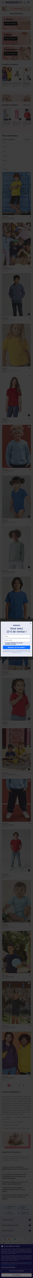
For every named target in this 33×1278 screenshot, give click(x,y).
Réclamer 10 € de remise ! (16, 647)
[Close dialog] (30, 623)
